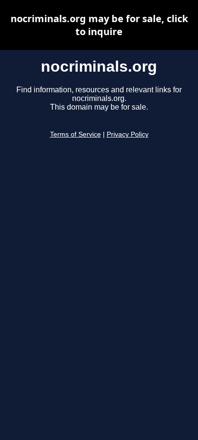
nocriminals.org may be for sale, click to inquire (99, 25)
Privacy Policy (127, 134)
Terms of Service (75, 134)
